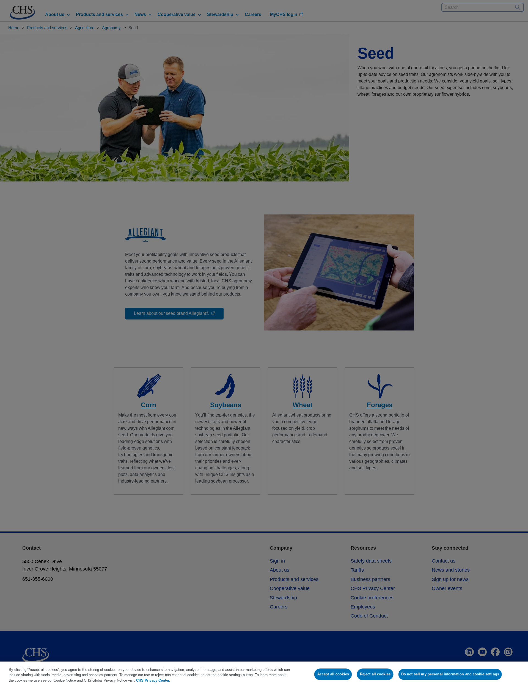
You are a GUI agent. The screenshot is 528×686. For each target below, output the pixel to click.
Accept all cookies (333, 674)
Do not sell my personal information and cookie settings (450, 674)
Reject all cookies (375, 674)
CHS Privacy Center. (153, 680)
